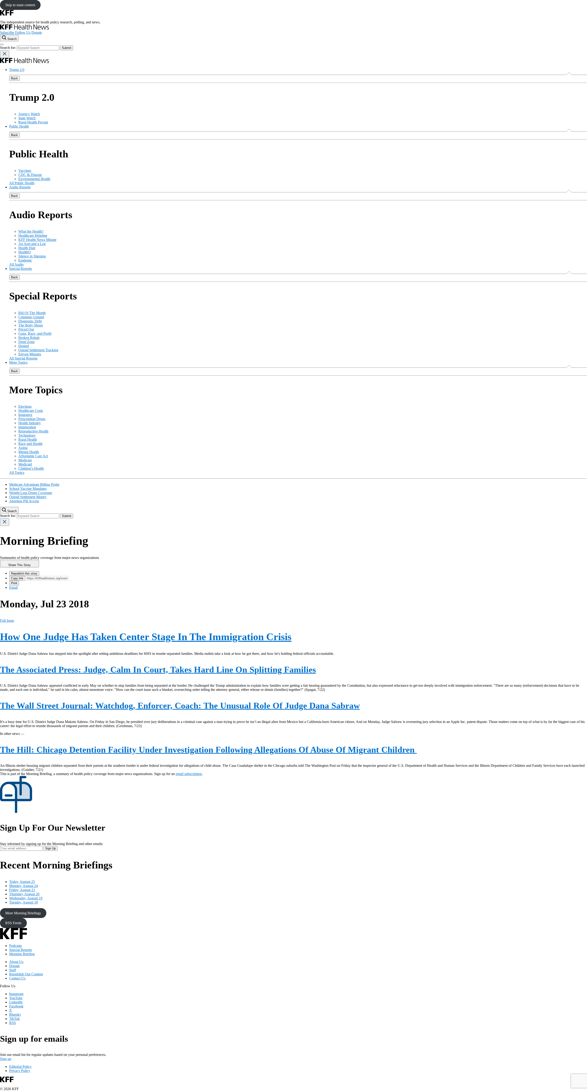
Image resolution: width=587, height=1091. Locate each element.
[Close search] (4, 54)
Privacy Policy (19, 1071)
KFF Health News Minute (37, 240)
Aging (23, 448)
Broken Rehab (28, 338)
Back (14, 78)
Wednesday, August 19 (25, 898)
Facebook (16, 1006)
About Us (16, 962)
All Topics (16, 472)
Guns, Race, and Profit (34, 333)
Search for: (8, 48)
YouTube (15, 998)
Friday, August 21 (22, 890)
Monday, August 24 (23, 886)
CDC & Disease (30, 175)
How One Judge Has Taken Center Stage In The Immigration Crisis (145, 636)
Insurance (25, 415)
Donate (36, 32)
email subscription (189, 774)
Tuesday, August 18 (23, 902)
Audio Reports (19, 187)
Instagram (16, 994)
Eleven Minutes (29, 354)
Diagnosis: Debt (30, 321)
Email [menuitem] (13, 587)
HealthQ (24, 252)
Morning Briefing (22, 954)
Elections (25, 406)
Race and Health (30, 444)
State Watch (27, 118)
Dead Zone (26, 342)
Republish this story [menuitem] (24, 573)
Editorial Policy (20, 1067)
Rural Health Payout (33, 122)
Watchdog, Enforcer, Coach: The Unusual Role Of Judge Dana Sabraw (180, 705)
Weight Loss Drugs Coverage (30, 493)
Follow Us (22, 32)
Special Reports (20, 269)
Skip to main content (20, 5)
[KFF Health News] (24, 28)
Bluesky (15, 1014)
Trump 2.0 (16, 70)
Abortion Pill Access (24, 501)
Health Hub (26, 248)
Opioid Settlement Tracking (38, 350)
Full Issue (7, 620)
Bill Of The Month (32, 313)
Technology (27, 435)
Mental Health (28, 452)
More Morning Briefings (23, 913)
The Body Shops (30, 325)
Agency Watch (29, 114)
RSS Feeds (13, 923)
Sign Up (50, 848)
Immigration (27, 427)
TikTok (14, 1019)
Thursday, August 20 (24, 894)
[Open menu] (2, 44)
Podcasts (15, 946)
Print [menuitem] (14, 583)
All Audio (16, 264)
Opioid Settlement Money (28, 497)
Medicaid (25, 464)
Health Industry (29, 423)
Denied (23, 346)
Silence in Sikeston (32, 256)
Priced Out (26, 329)
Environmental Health (34, 179)
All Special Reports (23, 358)
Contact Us (17, 978)
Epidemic (25, 260)
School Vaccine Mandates (28, 489)
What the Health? (31, 231)
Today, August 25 (22, 882)
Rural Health (27, 439)
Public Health (19, 126)
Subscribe (7, 32)
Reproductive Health (33, 431)
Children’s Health (31, 468)
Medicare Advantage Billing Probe (34, 484)
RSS (12, 1023)
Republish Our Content (26, 974)
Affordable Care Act (33, 456)
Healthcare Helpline (32, 235)
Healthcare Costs (30, 411)
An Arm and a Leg (32, 244)
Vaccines (24, 171)
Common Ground (31, 317)
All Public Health (21, 183)
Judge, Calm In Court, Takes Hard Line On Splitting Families (158, 669)
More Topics (18, 362)
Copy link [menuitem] (17, 578)
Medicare (25, 460)
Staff (12, 970)
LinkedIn (15, 1002)
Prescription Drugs (31, 419)
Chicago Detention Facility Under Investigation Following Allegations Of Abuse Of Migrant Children (208, 749)
